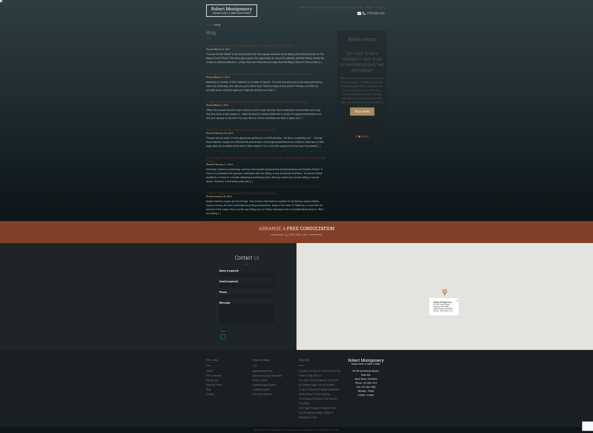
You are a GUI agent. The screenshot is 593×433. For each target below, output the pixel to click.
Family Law (336, 7)
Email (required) (228, 281)
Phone (223, 292)
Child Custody (259, 380)
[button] (444, 292)
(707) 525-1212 (375, 13)
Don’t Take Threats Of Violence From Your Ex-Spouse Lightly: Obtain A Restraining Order (265, 159)
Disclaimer (309, 430)
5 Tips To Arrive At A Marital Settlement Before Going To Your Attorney (257, 102)
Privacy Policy (332, 430)
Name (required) (229, 270)
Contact (380, 7)
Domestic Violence (261, 394)
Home (303, 7)
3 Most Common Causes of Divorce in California (241, 193)
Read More (362, 111)
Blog (369, 7)
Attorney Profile (354, 7)
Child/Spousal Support (264, 384)
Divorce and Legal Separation (267, 375)
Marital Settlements (262, 371)
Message (224, 302)
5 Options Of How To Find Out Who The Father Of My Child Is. (250, 46)
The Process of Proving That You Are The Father (240, 130)
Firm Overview (318, 7)
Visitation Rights (260, 389)
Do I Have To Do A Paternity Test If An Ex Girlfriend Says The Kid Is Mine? (258, 74)
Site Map (319, 430)
